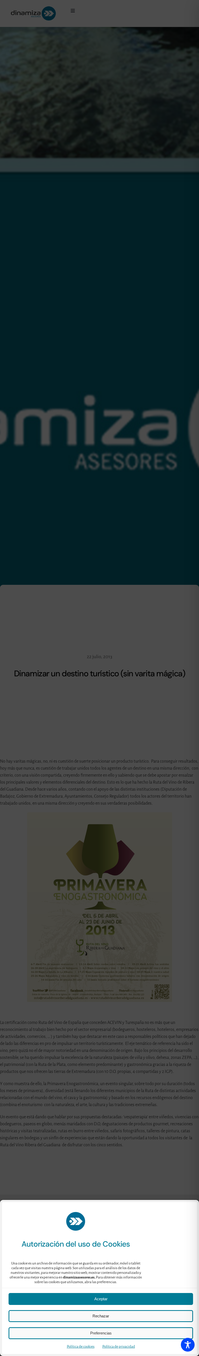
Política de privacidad (118, 1346)
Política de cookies (81, 1346)
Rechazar (101, 1316)
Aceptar (101, 1299)
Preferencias (101, 1333)
